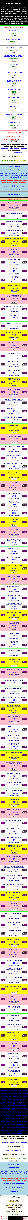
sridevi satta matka (15, 1108)
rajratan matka (8, 1099)
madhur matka (24, 1092)
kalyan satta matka (16, 1127)
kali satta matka (23, 1108)
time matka (24, 1090)
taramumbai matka (8, 1095)
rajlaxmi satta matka (8, 1123)
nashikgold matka (14, 1105)
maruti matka (10, 1092)
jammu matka (24, 1102)
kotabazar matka (14, 1106)
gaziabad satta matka (10, 1117)
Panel (24, 205)
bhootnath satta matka (20, 1118)
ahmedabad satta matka (6, 1126)
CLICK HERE (14, 141)
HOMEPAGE (14, 1215)
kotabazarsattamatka (16, 1131)
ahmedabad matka (8, 1102)
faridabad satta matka (20, 1117)
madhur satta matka (15, 1112)
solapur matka (18, 1093)
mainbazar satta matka (17, 1130)
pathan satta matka (13, 1111)
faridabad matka (8, 1096)
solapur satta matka (17, 1114)
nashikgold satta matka (6, 1130)
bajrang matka (16, 1103)
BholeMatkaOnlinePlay (4, 1217)
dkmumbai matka (5, 1105)
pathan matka (3, 1092)
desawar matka (11, 1093)
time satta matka (5, 1111)
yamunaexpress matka (8, 1098)
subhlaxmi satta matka (23, 1109)
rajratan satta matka (16, 1121)
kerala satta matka (22, 1106)
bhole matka (3, 1103)
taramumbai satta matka (12, 1115)
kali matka (24, 1089)
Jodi (3, 205)
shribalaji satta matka (5, 1109)
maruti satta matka (22, 1111)
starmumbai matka (4, 1101)
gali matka (11, 1090)
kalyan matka (10, 1103)
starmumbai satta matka (18, 1123)
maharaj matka (17, 1092)
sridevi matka (18, 1089)
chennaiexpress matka (17, 1096)
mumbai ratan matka (16, 1133)
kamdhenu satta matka (17, 1126)
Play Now (14, 209)
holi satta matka (7, 1121)
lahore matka (17, 1098)
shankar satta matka (5, 1108)
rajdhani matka (15, 1099)
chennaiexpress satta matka (9, 1118)
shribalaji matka (4, 1090)
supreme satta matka (22, 1124)
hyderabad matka (20, 1101)
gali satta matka (13, 1109)
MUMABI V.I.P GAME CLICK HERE (14, 140)
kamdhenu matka (16, 1102)
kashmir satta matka (10, 1128)
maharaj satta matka (5, 1112)
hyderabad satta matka (12, 1124)
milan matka (23, 1098)
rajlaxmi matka (22, 1099)
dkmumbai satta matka (20, 1128)
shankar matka (11, 1089)
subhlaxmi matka (17, 1090)
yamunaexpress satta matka (7, 1120)
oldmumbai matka (6, 1106)
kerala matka (4, 1089)
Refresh (14, 35)
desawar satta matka (8, 1114)
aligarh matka (12, 1101)
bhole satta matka (8, 1127)
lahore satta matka (18, 1120)
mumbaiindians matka (18, 1095)
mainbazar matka (22, 1105)
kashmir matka (23, 1103)
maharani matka (4, 1093)
